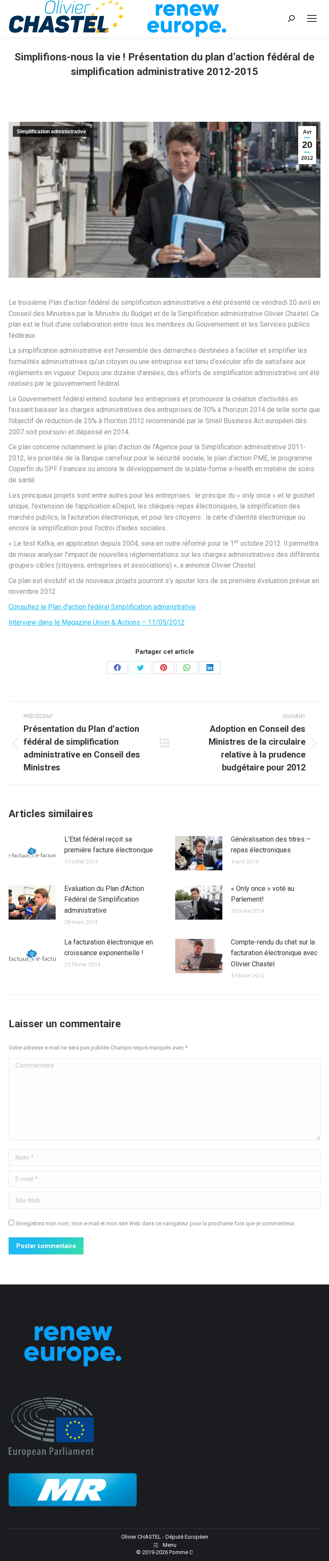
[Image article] (32, 853)
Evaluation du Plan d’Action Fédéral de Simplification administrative (104, 899)
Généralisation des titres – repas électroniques (271, 844)
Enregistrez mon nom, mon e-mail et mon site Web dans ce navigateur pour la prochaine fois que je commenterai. (156, 1223)
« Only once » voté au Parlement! (262, 894)
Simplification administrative (51, 132)
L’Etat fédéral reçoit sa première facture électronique (108, 844)
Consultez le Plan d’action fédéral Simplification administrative (102, 607)
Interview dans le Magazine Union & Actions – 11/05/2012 (97, 622)
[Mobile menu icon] (311, 18)
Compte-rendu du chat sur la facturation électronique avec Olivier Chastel (274, 953)
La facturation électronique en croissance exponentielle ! (108, 947)
